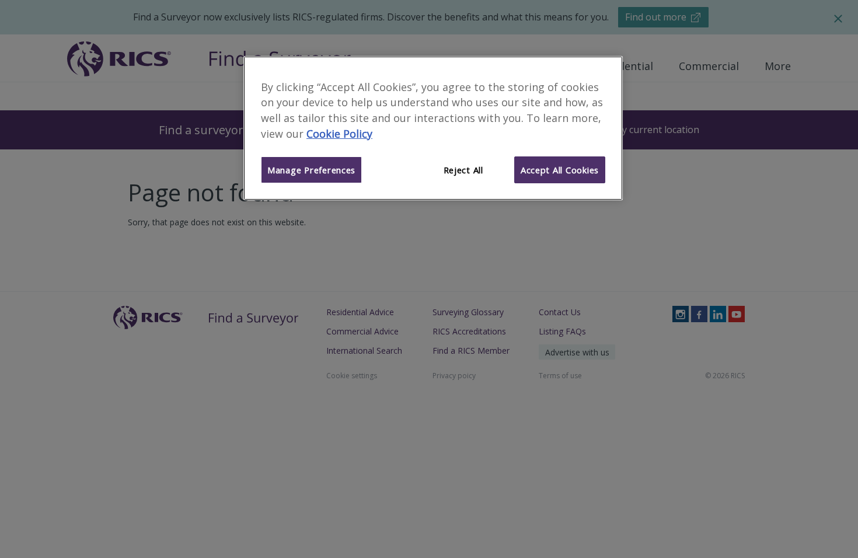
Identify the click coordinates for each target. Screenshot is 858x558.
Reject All (463, 170)
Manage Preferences (311, 170)
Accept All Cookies (560, 170)
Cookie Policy (339, 134)
